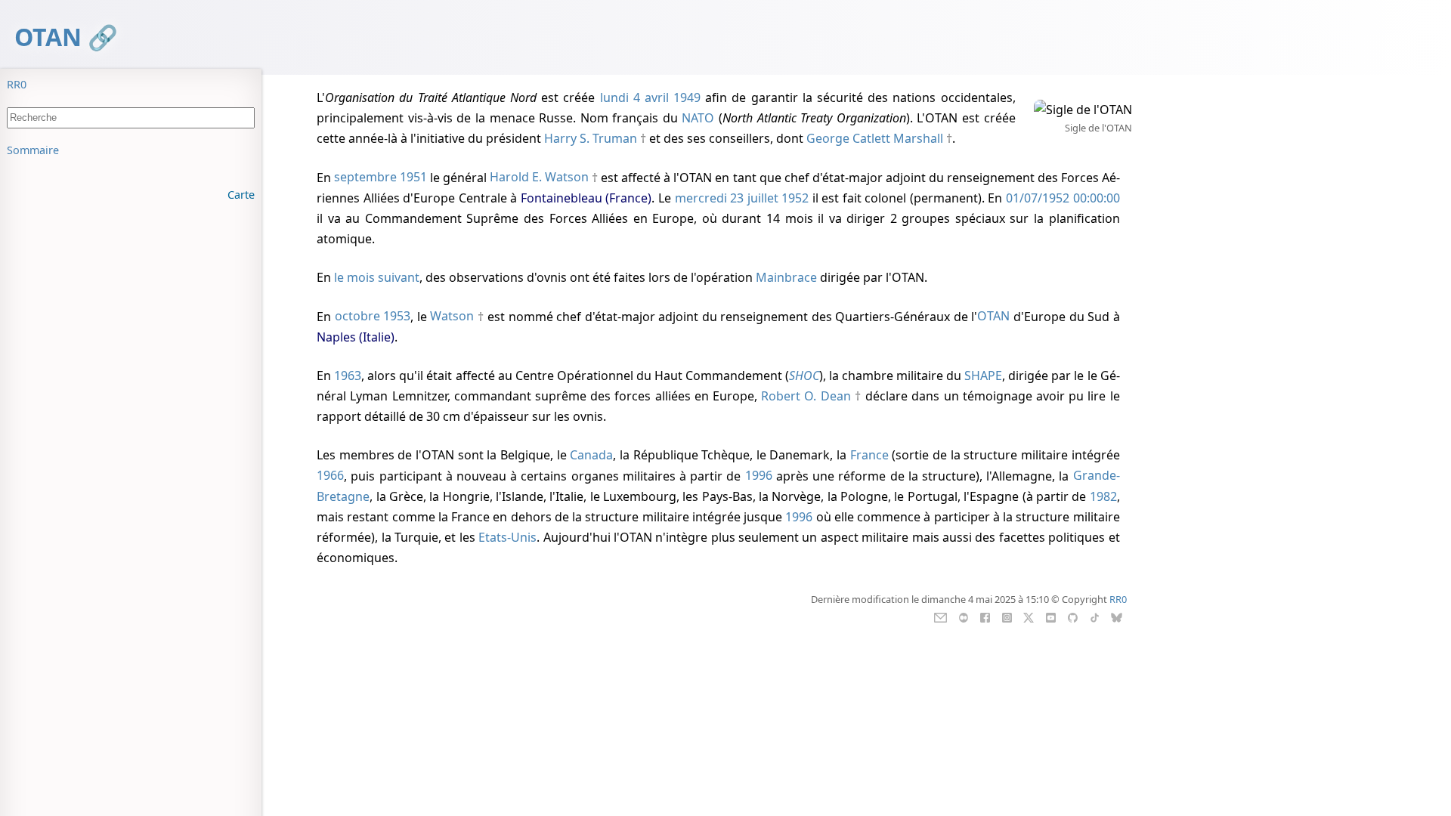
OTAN (48, 36)
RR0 (16, 84)
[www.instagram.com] (1007, 616)
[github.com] (1073, 616)
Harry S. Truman (590, 138)
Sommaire (33, 150)
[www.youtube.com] (1051, 616)
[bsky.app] (1117, 616)
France (869, 455)
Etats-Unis (507, 537)
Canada (591, 455)
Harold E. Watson (539, 177)
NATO (698, 118)
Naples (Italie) (355, 337)
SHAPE (983, 375)
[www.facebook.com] (985, 616)
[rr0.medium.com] (963, 616)
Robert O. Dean (805, 396)
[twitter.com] (1029, 616)
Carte (241, 194)
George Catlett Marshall (874, 138)
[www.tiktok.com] (1094, 616)
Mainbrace (786, 277)
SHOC (804, 375)
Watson (452, 316)
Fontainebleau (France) (586, 198)
